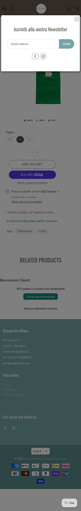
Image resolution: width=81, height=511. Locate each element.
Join (66, 44)
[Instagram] (43, 56)
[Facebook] (35, 56)
